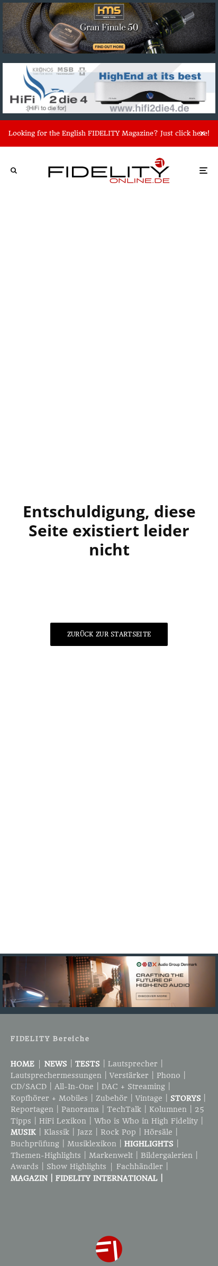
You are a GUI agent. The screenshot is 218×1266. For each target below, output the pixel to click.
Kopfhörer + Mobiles (49, 1098)
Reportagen (32, 1109)
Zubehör (112, 1098)
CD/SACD (29, 1086)
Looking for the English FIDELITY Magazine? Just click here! (109, 133)
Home (22, 1064)
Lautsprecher (133, 1064)
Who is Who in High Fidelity (146, 1121)
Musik (23, 1132)
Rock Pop (118, 1132)
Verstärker (129, 1075)
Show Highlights (76, 1166)
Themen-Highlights (46, 1155)
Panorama (80, 1109)
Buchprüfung (35, 1143)
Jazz (85, 1132)
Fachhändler (139, 1166)
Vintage (148, 1098)
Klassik (56, 1132)
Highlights (149, 1143)
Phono (168, 1075)
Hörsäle (158, 1132)
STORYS (185, 1098)
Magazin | (33, 1178)
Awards (25, 1166)
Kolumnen (168, 1109)
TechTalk (124, 1109)
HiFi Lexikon (62, 1121)
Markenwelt (111, 1155)
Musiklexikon (91, 1143)
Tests (87, 1064)
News (55, 1064)
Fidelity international (107, 1178)
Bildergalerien (167, 1155)
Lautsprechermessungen (56, 1075)
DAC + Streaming (133, 1086)
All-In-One (74, 1086)
